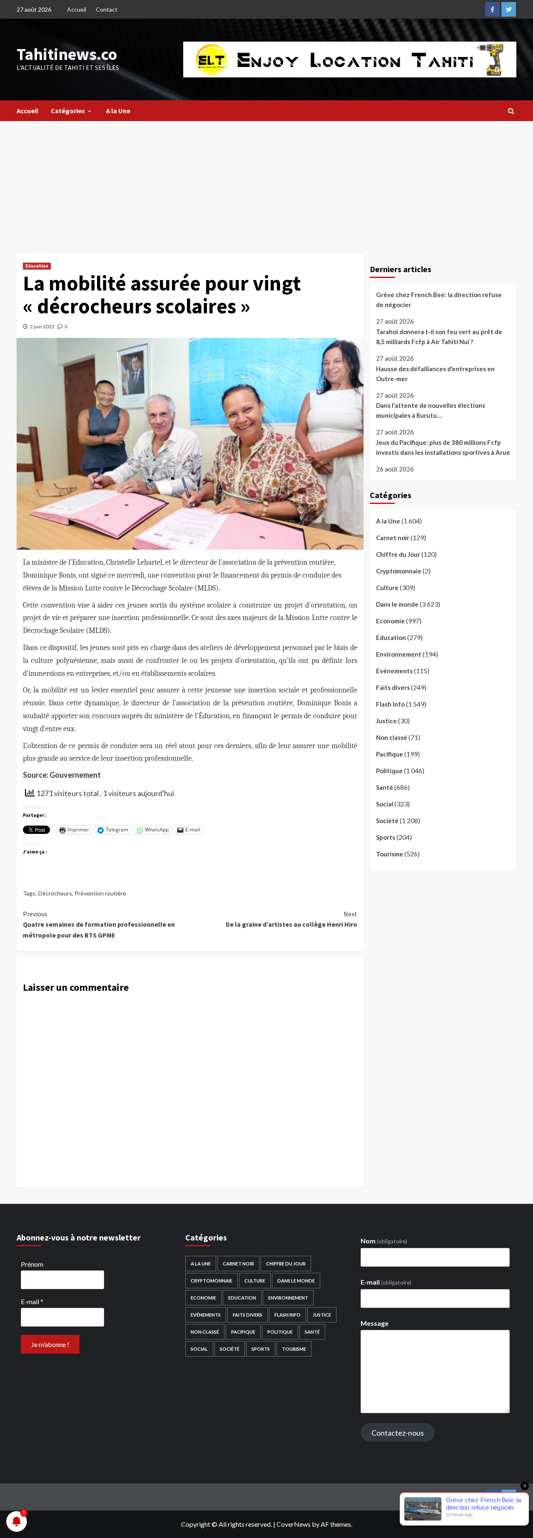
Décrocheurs (55, 893)
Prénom (32, 1264)
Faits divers (393, 687)
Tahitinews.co (67, 54)
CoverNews (293, 1524)
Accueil (76, 9)
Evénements (394, 671)
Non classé (391, 737)
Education (36, 266)
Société (387, 820)
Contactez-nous (397, 1432)
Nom (384, 1241)
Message (375, 1323)
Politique (389, 770)
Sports (385, 837)
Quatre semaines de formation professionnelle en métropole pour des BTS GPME (99, 924)
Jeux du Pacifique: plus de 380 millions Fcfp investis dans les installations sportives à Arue (443, 447)
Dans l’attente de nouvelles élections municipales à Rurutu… (430, 410)
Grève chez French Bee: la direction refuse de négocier (439, 299)
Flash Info (390, 704)
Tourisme (389, 854)
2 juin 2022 (42, 326)
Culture (387, 587)
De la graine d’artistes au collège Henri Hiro (291, 919)
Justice (386, 720)
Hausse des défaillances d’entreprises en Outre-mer (435, 373)
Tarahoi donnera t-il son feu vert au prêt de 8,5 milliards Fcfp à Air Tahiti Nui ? (439, 336)
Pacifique (389, 754)
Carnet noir (392, 537)
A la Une (118, 111)
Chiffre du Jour (398, 554)
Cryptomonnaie (398, 571)
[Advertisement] (266, 183)
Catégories (68, 111)
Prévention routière (100, 893)
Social (384, 804)
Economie (390, 621)
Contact (106, 9)
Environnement (398, 654)
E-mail (32, 1301)
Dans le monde (397, 604)
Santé (384, 787)
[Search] (511, 111)
